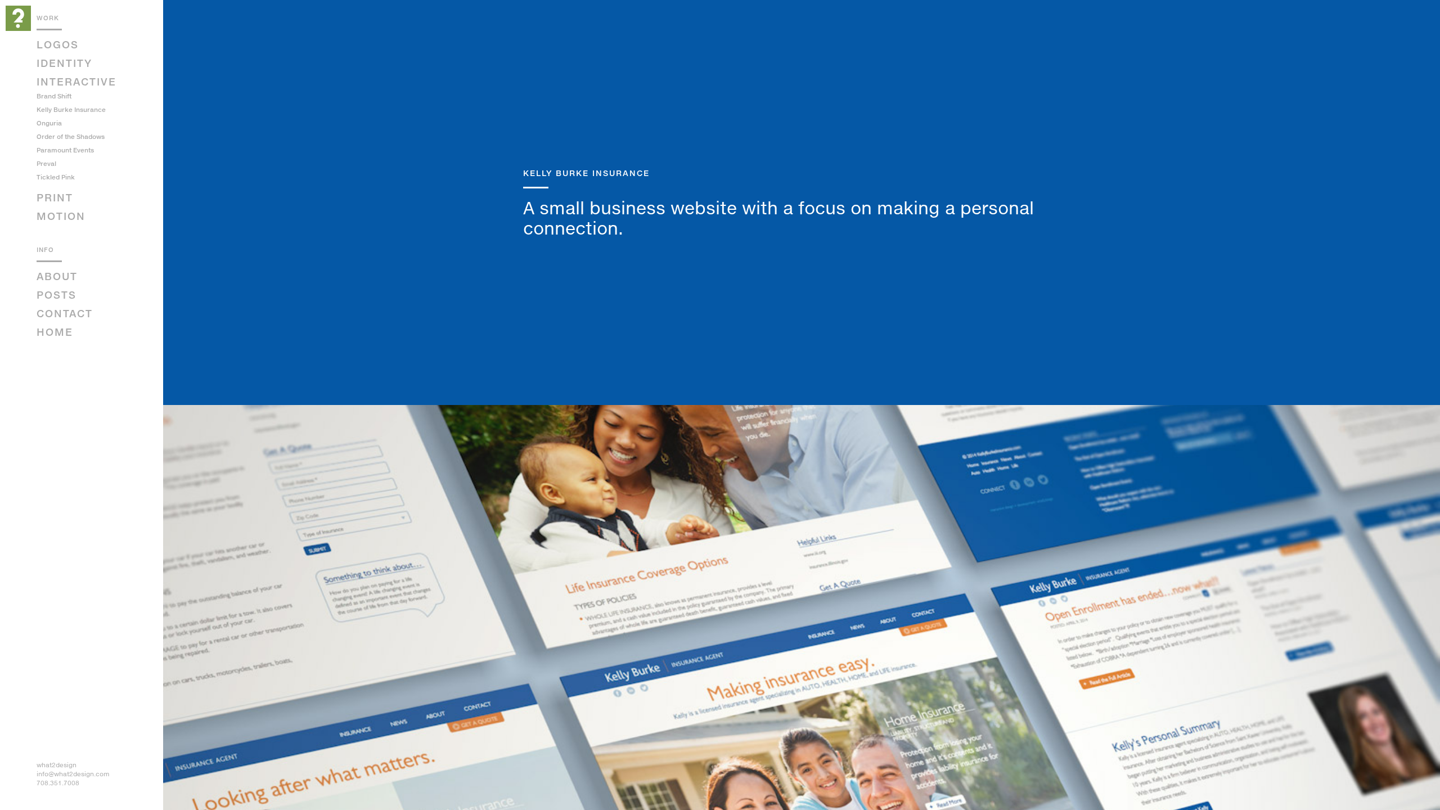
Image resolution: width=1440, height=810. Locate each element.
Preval (46, 163)
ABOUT (57, 276)
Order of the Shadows (71, 136)
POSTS (56, 295)
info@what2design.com (73, 773)
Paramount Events (65, 150)
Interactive (76, 81)
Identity (64, 63)
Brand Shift (54, 96)
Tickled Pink (56, 177)
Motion (61, 216)
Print (55, 197)
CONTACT (65, 313)
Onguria (49, 123)
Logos (58, 44)
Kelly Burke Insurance (71, 109)
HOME (55, 332)
